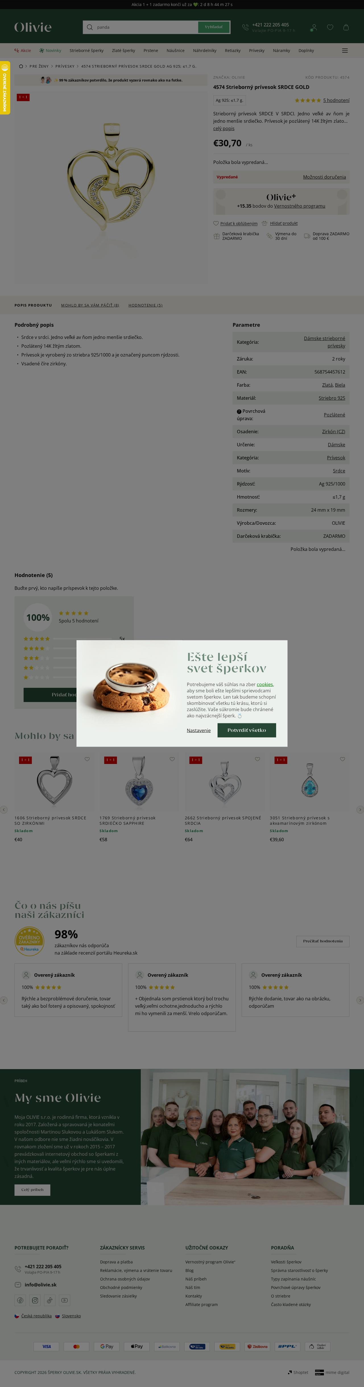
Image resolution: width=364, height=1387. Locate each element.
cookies (265, 684)
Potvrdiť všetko (247, 730)
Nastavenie (199, 730)
